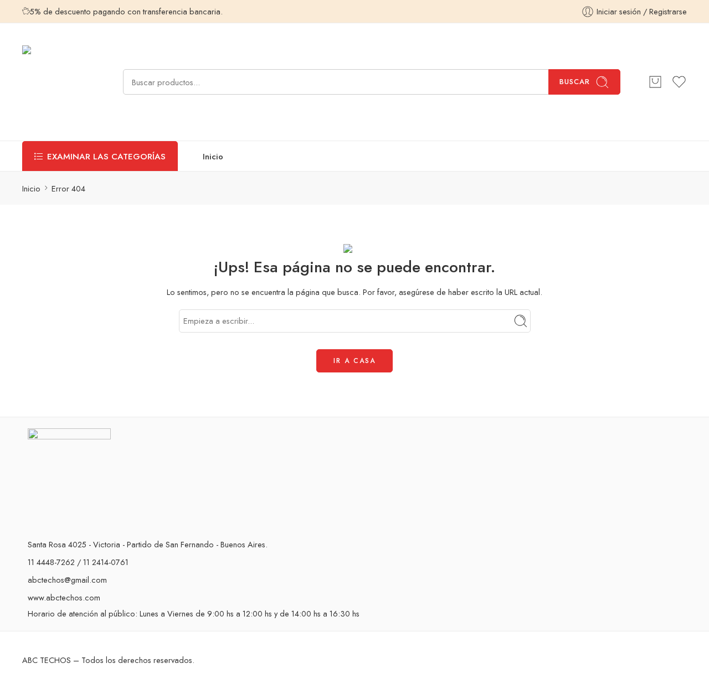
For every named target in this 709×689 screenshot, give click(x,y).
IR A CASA (354, 361)
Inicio (213, 156)
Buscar (574, 81)
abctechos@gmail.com (67, 580)
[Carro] (655, 82)
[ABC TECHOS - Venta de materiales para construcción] (58, 81)
